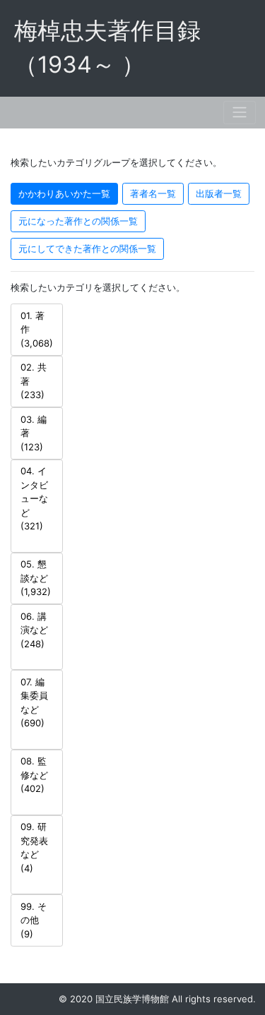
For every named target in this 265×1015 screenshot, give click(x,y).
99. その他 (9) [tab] (33, 920)
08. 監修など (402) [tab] (34, 774)
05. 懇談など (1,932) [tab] (35, 577)
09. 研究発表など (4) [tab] (34, 847)
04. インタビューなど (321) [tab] (34, 498)
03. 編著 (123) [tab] (33, 433)
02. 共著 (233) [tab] (33, 380)
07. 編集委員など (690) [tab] (34, 702)
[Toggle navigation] (239, 112)
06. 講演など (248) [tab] (34, 630)
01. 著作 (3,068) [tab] (36, 329)
